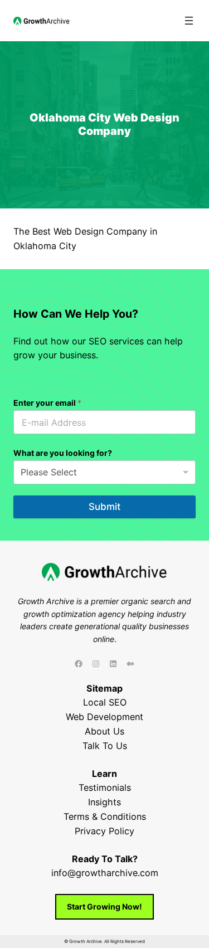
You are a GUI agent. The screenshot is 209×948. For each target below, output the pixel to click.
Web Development (104, 716)
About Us (104, 731)
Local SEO (105, 702)
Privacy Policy (104, 831)
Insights (104, 802)
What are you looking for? (62, 453)
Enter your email (47, 402)
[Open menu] (189, 20)
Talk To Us (104, 745)
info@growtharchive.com (104, 872)
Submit (104, 506)
